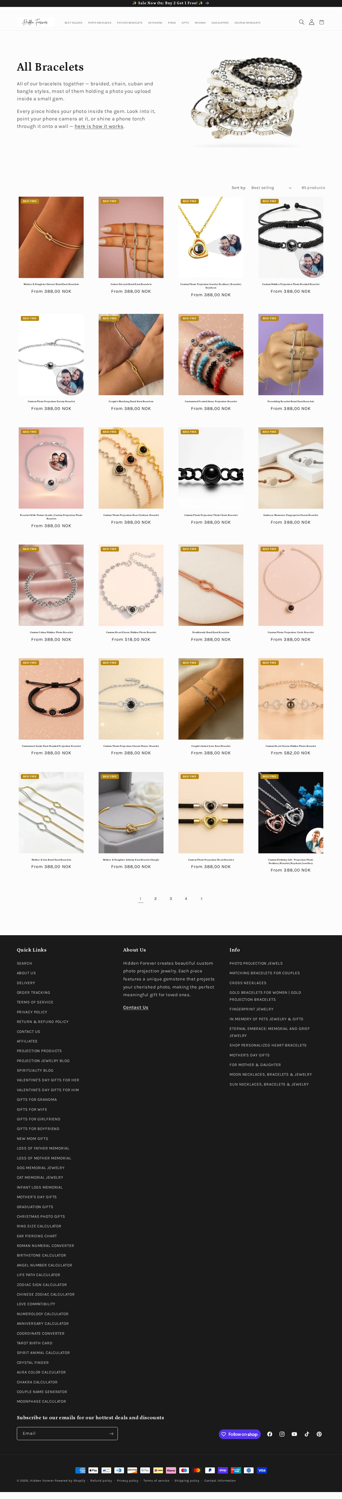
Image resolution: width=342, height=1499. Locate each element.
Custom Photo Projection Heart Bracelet (211, 859)
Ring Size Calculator (39, 1226)
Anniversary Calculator (43, 1323)
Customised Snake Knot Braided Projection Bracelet (51, 746)
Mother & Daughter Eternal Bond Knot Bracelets (51, 284)
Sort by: (239, 187)
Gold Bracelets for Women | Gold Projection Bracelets (265, 996)
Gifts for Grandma (37, 1099)
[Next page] (201, 899)
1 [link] (141, 898)
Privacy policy (127, 1480)
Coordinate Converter (41, 1333)
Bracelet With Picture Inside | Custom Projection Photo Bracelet (51, 517)
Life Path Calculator (39, 1275)
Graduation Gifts (35, 1206)
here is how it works (99, 126)
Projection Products (39, 1051)
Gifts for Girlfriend (39, 1119)
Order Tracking (33, 992)
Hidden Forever (42, 1480)
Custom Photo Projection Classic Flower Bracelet (131, 746)
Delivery (26, 982)
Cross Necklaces (248, 982)
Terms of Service (35, 1002)
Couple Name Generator (42, 1391)
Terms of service (156, 1480)
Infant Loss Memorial (40, 1187)
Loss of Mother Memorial (44, 1158)
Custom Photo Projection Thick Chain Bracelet (211, 515)
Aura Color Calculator (41, 1372)
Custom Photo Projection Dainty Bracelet (51, 401)
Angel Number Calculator (44, 1265)
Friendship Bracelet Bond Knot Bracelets (290, 401)
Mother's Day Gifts (37, 1197)
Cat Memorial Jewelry (40, 1177)
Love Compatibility (36, 1304)
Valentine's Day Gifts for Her (48, 1080)
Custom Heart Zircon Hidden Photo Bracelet (131, 632)
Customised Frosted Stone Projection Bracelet (211, 401)
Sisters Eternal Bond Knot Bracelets (131, 284)
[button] (302, 22)
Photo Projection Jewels (256, 963)
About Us (26, 973)
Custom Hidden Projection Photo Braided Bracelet (290, 284)
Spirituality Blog (35, 1070)
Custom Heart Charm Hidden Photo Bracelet (291, 746)
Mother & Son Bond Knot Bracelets (51, 859)
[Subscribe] (111, 1433)
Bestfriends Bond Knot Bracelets (210, 632)
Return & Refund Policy (43, 1021)
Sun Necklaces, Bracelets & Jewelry (269, 1084)
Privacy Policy (32, 1012)
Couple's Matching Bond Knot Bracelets (131, 401)
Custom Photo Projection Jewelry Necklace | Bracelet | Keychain (210, 286)
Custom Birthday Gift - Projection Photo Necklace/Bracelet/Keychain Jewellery (290, 861)
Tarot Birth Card (35, 1343)
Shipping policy (186, 1480)
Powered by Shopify (70, 1480)
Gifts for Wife (32, 1109)
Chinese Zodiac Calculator (46, 1294)
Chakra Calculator (37, 1382)
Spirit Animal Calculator (43, 1352)
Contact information (220, 1480)
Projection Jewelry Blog (43, 1060)
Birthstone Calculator (42, 1255)
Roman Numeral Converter (45, 1245)
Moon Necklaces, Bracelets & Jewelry (271, 1074)
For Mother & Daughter (255, 1065)
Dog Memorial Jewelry (41, 1167)
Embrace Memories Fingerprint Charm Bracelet (290, 515)
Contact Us (29, 1031)
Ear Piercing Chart (37, 1236)
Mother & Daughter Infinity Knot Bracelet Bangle (131, 859)
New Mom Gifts (32, 1138)
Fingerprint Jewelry (252, 1009)
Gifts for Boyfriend (38, 1129)
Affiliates (27, 1041)
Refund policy (101, 1480)
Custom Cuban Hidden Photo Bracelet (51, 632)
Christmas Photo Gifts (41, 1216)
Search (24, 963)
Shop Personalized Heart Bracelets (268, 1045)
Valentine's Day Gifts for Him (48, 1089)
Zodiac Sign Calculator (42, 1284)
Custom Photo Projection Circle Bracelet (291, 632)
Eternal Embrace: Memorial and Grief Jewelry (270, 1032)
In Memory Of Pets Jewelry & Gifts (267, 1019)
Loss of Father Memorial (43, 1148)
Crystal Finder (33, 1362)
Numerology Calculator (43, 1313)
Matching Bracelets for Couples (265, 973)
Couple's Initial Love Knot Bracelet (210, 746)
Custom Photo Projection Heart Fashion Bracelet (131, 515)
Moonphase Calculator (42, 1401)
